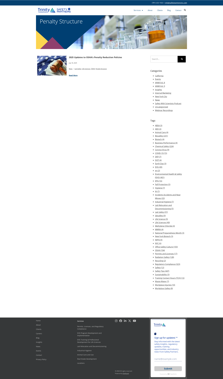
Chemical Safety (164, 146)
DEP (158, 156)
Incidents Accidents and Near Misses (168, 197)
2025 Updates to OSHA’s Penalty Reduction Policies (95, 57)
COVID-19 (161, 153)
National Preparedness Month (169, 233)
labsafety (160, 215)
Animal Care (161, 132)
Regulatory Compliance (167, 264)
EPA (158, 181)
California (159, 76)
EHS (158, 167)
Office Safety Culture (166, 247)
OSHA (93, 69)
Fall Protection (162, 184)
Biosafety (161, 136)
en (157, 170)
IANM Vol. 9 (160, 86)
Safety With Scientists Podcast (168, 103)
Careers (39, 333)
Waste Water (162, 281)
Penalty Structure (101, 69)
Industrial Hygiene (164, 202)
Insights (158, 89)
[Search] (182, 59)
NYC (158, 243)
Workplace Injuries (165, 285)
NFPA (158, 240)
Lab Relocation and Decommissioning (164, 207)
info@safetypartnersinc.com (176, 3)
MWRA (159, 229)
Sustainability (162, 274)
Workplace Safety (164, 288)
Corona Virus (162, 149)
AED (158, 129)
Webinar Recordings (164, 110)
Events (158, 79)
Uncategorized (161, 107)
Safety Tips (162, 271)
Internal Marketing (163, 93)
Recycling (160, 260)
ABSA (158, 125)
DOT (158, 160)
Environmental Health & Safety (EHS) (168, 176)
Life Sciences (86, 69)
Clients (160, 10)
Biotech (159, 139)
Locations (81, 363)
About (150, 10)
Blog (169, 10)
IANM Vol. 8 (160, 82)
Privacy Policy (41, 359)
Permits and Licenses (166, 253)
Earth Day (160, 163)
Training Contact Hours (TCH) (169, 278)
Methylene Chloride (165, 226)
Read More (73, 75)
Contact (178, 10)
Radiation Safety (164, 257)
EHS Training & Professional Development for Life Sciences (89, 341)
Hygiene (160, 188)
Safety (159, 267)
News (70, 69)
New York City (161, 96)
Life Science (161, 219)
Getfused (126, 373)
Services (137, 10)
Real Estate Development (87, 359)
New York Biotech (164, 236)
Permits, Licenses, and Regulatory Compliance (90, 327)
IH (157, 191)
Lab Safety (78, 69)
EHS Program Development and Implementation (89, 334)
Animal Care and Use (85, 355)
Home (38, 321)
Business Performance (166, 143)
